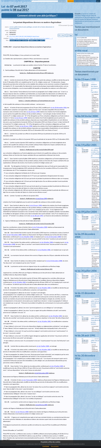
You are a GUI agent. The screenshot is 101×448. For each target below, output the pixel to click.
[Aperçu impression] (71, 35)
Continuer (45, 446)
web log (86, 1)
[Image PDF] (67, 35)
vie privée (70, 1)
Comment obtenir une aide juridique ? (37, 15)
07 (12, 6)
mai (19, 9)
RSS (75, 1)
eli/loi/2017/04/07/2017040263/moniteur (24, 36)
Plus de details (55, 446)
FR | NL (61, 35)
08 (14, 9)
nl (99, 1)
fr (97, 1)
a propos (80, 1)
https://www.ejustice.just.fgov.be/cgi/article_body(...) (31, 38)
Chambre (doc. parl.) (37, 40)
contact (93, 1)
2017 (23, 6)
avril (17, 6)
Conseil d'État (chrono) (19, 40)
